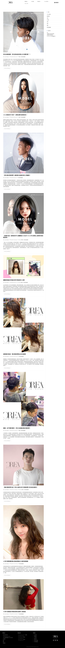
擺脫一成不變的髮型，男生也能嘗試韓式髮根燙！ (17, 428)
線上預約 (33, 1)
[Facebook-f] (53, 640)
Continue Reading (7, 68)
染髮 (19, 56)
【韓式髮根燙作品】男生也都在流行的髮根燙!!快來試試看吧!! (20, 487)
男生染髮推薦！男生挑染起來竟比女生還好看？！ (17, 54)
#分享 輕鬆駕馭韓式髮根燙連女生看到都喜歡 (15, 561)
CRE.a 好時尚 (46, 1)
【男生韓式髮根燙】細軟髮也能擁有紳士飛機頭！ (17, 175)
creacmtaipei (6, 56)
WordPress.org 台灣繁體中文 (51, 36)
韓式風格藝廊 (23, 56)
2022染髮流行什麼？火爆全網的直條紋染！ (15, 115)
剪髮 (47, 18)
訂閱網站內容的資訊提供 (50, 33)
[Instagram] (56, 2)
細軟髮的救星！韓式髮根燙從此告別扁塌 (14, 354)
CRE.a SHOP (26, 3)
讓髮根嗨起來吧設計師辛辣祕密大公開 (13, 280)
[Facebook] (54, 2)
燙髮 (19, 430)
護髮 (47, 25)
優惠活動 (26, 1)
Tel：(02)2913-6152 (21, 640)
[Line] (57, 2)
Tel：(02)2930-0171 (21, 638)
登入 (47, 32)
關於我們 (39, 1)
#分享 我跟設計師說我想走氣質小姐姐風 (14, 611)
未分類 (48, 19)
